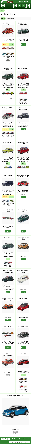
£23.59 (16, 432)
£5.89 (23, 163)
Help (12, 439)
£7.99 (8, 89)
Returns (21, 439)
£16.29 (23, 347)
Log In (23, 1)
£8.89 (23, 292)
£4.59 (11, 129)
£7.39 (11, 44)
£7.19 (23, 375)
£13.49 (23, 259)
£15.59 (23, 44)
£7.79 (23, 196)
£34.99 (8, 231)
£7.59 (23, 129)
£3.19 (8, 375)
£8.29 (23, 231)
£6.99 (11, 196)
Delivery (16, 439)
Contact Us (27, 439)
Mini (2, 10)
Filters (2, 18)
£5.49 (8, 292)
